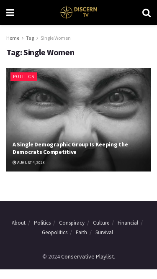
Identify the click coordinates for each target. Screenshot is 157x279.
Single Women (56, 38)
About (19, 222)
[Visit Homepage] (78, 12)
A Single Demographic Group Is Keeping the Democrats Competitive (70, 148)
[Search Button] (146, 12)
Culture (101, 222)
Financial (128, 222)
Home (12, 38)
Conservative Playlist (87, 256)
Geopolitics (54, 232)
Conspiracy (72, 222)
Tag (30, 38)
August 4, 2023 (30, 162)
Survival (104, 232)
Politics (23, 76)
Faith (81, 232)
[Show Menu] (10, 12)
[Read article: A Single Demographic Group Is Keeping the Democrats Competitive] (78, 119)
